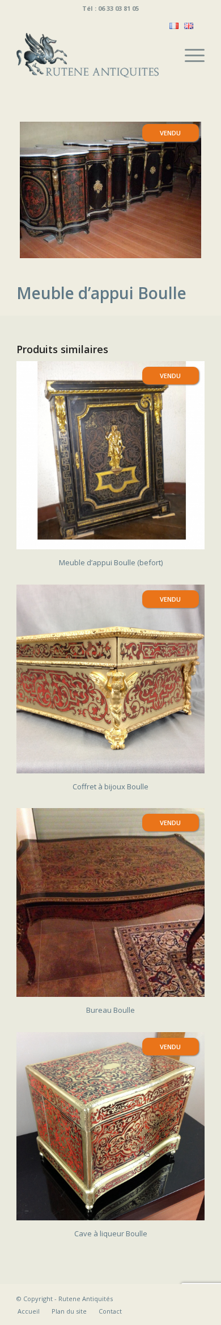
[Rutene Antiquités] (91, 55)
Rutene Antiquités (85, 1298)
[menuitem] (189, 55)
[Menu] (189, 55)
